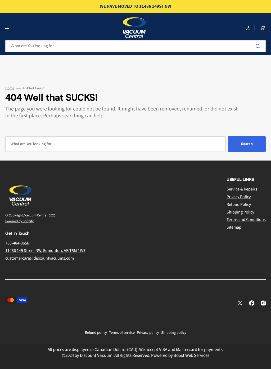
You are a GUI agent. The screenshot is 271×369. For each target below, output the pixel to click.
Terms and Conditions (246, 220)
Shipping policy (173, 332)
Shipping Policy (240, 212)
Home (9, 88)
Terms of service (122, 332)
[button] (7, 28)
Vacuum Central (35, 215)
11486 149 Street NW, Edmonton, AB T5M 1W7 (45, 251)
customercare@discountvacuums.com (39, 258)
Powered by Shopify (19, 221)
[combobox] (135, 46)
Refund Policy (239, 204)
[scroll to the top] (264, 362)
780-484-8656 (17, 243)
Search (247, 143)
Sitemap (234, 227)
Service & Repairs (242, 189)
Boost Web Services (191, 355)
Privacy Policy (239, 197)
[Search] (259, 46)
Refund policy (96, 332)
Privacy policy (148, 332)
